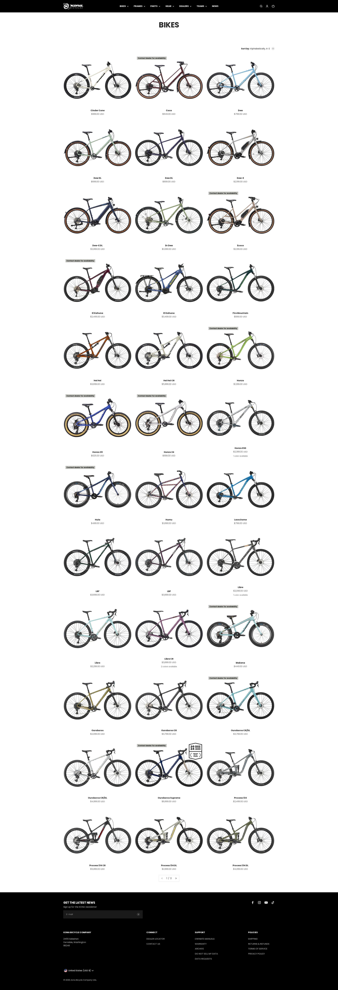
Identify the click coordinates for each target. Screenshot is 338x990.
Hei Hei (97, 380)
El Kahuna (97, 313)
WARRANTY (200, 943)
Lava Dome (240, 519)
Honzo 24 (169, 452)
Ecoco (240, 245)
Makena (240, 662)
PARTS (154, 6)
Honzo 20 (97, 452)
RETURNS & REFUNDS (258, 943)
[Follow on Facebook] (252, 902)
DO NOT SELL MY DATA (206, 953)
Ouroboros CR (169, 730)
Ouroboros (97, 730)
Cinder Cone (98, 110)
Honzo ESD (240, 448)
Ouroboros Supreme (169, 797)
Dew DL (97, 178)
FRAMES (138, 6)
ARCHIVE (199, 948)
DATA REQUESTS (203, 958)
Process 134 (240, 797)
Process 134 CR (97, 865)
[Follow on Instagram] (259, 902)
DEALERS (184, 6)
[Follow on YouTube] (266, 902)
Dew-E (240, 178)
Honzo (240, 380)
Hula (97, 519)
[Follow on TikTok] (273, 902)
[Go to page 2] (176, 878)
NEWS (215, 6)
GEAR (168, 6)
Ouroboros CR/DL (240, 730)
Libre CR (169, 658)
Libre (240, 587)
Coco (169, 110)
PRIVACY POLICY (256, 953)
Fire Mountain (240, 313)
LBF (97, 591)
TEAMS (200, 6)
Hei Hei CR (169, 380)
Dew (240, 110)
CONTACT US (153, 943)
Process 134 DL (169, 865)
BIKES (123, 6)
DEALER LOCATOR (155, 938)
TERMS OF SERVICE (257, 948)
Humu (169, 519)
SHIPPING (253, 938)
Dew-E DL (97, 245)
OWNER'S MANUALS (205, 938)
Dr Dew (169, 245)
